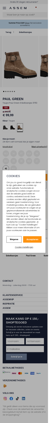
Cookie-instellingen (24, 247)
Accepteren (32, 239)
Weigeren (14, 239)
